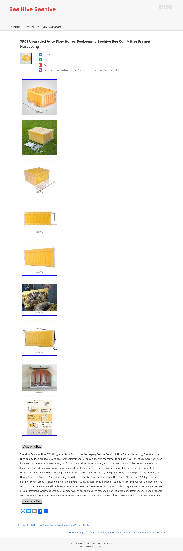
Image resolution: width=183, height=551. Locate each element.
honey (107, 70)
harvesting (94, 70)
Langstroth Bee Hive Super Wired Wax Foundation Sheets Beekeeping (58, 525)
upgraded (115, 70)
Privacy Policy (32, 26)
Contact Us (16, 26)
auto (50, 70)
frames (85, 70)
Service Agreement (52, 26)
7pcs (45, 65)
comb (74, 70)
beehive (56, 70)
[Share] (40, 511)
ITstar (104, 546)
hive (101, 70)
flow (80, 70)
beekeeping (66, 70)
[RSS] (170, 6)
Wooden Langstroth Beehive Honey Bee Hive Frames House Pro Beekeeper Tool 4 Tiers (116, 532)
